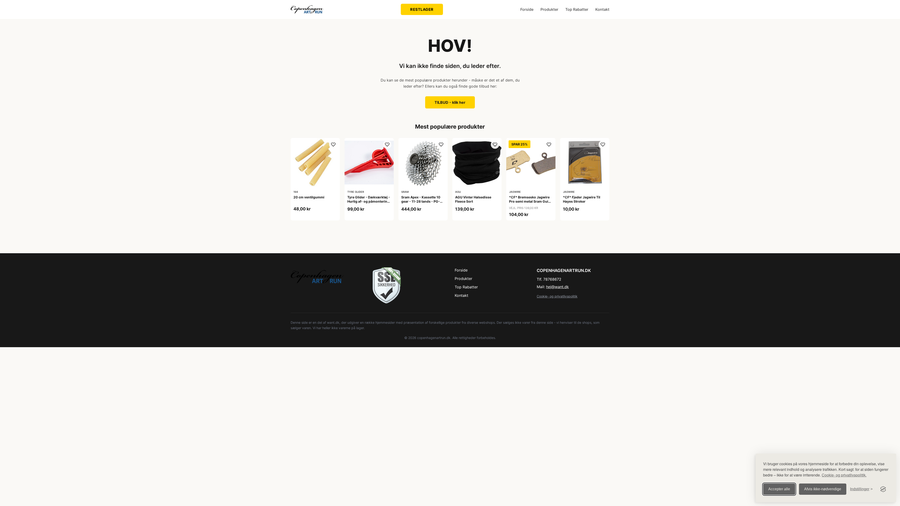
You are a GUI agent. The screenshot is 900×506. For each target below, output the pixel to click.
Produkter (549, 9)
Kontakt (602, 9)
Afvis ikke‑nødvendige (822, 489)
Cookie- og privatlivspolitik (557, 296)
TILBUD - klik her (450, 102)
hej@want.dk (557, 286)
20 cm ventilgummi (308, 197)
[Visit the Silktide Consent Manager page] (883, 489)
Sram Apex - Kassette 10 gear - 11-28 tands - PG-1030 (420, 201)
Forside (526, 9)
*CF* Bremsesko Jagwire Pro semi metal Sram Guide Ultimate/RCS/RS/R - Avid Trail (530, 203)
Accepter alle (779, 489)
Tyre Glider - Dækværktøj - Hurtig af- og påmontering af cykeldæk (368, 201)
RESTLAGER (422, 9)
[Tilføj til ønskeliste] (333, 144)
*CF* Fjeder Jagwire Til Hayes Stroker (581, 199)
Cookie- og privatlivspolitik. (844, 475)
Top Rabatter (576, 9)
